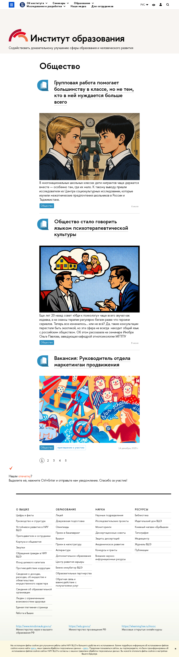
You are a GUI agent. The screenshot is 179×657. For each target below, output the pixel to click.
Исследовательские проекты (112, 521)
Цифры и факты (25, 515)
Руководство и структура (30, 521)
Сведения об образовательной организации (34, 591)
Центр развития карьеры (70, 561)
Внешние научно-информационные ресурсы (110, 557)
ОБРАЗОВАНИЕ (66, 509)
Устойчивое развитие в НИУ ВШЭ (32, 528)
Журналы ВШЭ (143, 544)
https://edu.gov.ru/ (80, 626)
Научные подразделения (109, 515)
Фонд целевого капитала (30, 562)
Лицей (59, 515)
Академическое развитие (109, 544)
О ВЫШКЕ (22, 509)
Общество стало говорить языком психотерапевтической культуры (91, 228)
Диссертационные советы (110, 532)
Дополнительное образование (73, 555)
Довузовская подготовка (70, 521)
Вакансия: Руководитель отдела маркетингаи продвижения (92, 361)
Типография (141, 532)
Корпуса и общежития (28, 541)
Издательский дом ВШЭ (148, 521)
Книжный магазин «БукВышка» (152, 527)
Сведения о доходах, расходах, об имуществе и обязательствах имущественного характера (32, 578)
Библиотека (141, 515)
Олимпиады (62, 527)
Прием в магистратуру (68, 544)
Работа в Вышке (25, 613)
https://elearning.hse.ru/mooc (139, 626)
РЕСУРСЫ (141, 509)
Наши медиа (78, 6)
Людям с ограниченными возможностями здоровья (30, 599)
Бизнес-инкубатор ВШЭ (69, 567)
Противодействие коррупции (33, 568)
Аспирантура (63, 550)
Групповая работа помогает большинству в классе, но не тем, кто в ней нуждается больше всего (94, 92)
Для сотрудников (102, 6)
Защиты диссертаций (107, 538)
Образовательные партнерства (74, 573)
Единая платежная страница (32, 607)
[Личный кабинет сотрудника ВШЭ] (160, 5)
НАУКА (100, 509)
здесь (33, 648)
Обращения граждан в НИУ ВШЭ (31, 554)
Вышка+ (60, 538)
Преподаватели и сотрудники (33, 535)
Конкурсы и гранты (106, 550)
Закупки (20, 547)
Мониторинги (103, 527)
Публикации (141, 550)
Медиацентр (142, 538)
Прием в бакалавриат (68, 532)
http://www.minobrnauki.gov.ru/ (33, 626)
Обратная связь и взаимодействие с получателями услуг (67, 582)
